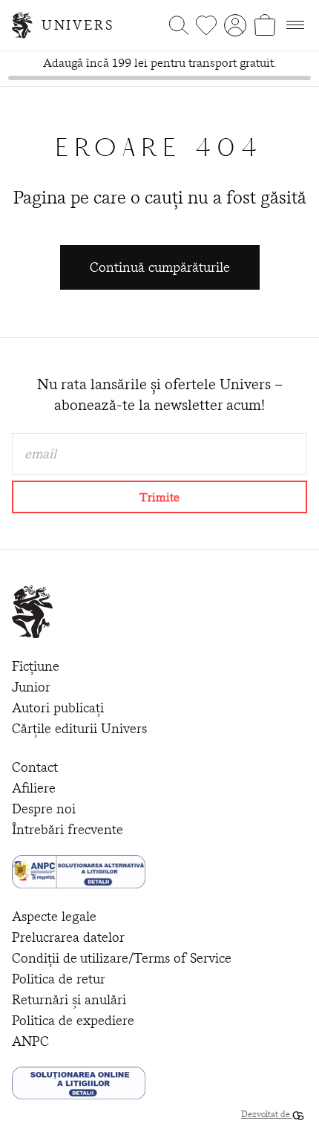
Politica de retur (58, 979)
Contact (35, 767)
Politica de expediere (73, 1020)
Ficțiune (35, 666)
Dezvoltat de (266, 1114)
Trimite (159, 497)
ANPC (30, 1041)
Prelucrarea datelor (68, 937)
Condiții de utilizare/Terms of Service (121, 958)
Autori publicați (58, 707)
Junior (31, 687)
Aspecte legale (54, 916)
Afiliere (34, 788)
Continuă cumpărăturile (160, 267)
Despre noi (44, 809)
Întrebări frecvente (67, 829)
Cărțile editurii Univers (79, 728)
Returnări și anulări (69, 999)
